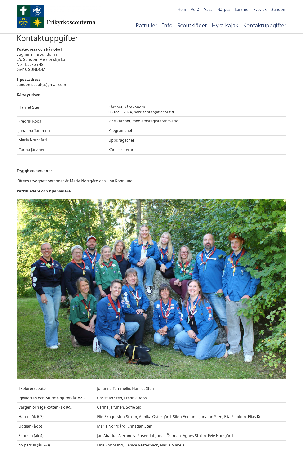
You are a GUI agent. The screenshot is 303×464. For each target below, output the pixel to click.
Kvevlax (260, 9)
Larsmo (242, 9)
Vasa (208, 9)
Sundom (278, 9)
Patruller (146, 25)
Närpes (223, 9)
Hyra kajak (225, 25)
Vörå (195, 9)
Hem (182, 9)
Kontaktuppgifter (264, 25)
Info (167, 25)
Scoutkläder (192, 25)
